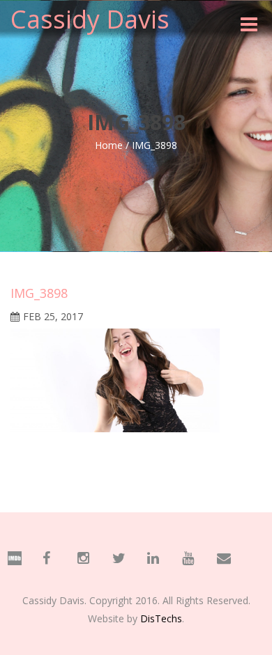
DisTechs (161, 618)
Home (109, 145)
